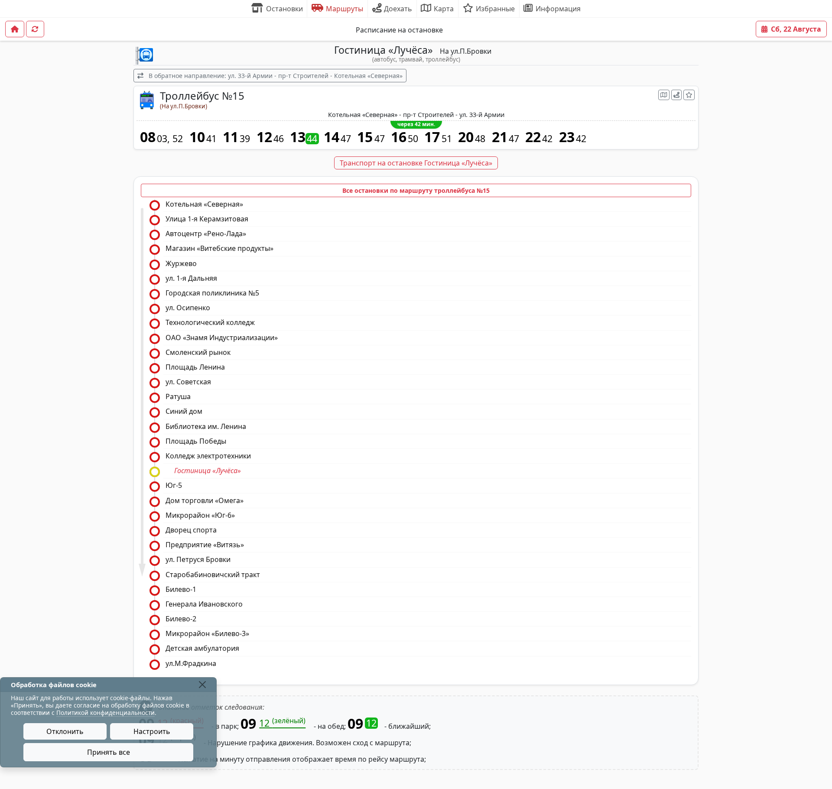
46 (278, 138)
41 (211, 138)
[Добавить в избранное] (689, 95)
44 (312, 138)
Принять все (108, 752)
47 (346, 138)
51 (447, 138)
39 (245, 138)
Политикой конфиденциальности (105, 712)
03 (162, 138)
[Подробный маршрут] (676, 95)
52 (177, 138)
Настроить (151, 731)
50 (413, 138)
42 (547, 138)
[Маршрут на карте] (664, 95)
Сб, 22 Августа (796, 29)
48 (480, 138)
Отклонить (65, 731)
